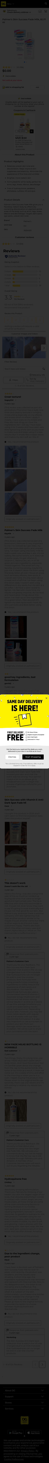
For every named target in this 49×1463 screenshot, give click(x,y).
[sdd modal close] (46, 698)
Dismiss (12, 757)
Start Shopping (33, 757)
